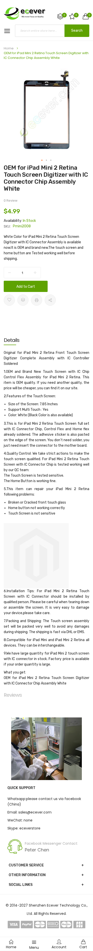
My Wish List (76, 15)
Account (59, 947)
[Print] (36, 300)
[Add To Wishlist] (9, 300)
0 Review (10, 200)
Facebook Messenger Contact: (51, 843)
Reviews (13, 694)
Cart (83, 947)
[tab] (46, 340)
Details (11, 340)
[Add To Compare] (23, 300)
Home (9, 48)
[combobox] (52, 30)
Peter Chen (37, 850)
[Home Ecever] (25, 13)
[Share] (50, 300)
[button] (42, 160)
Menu (34, 947)
